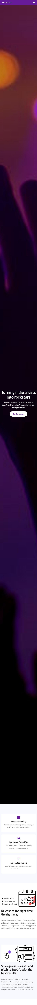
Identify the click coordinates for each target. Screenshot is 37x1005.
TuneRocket (6, 2)
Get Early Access (18, 414)
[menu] (34, 2)
